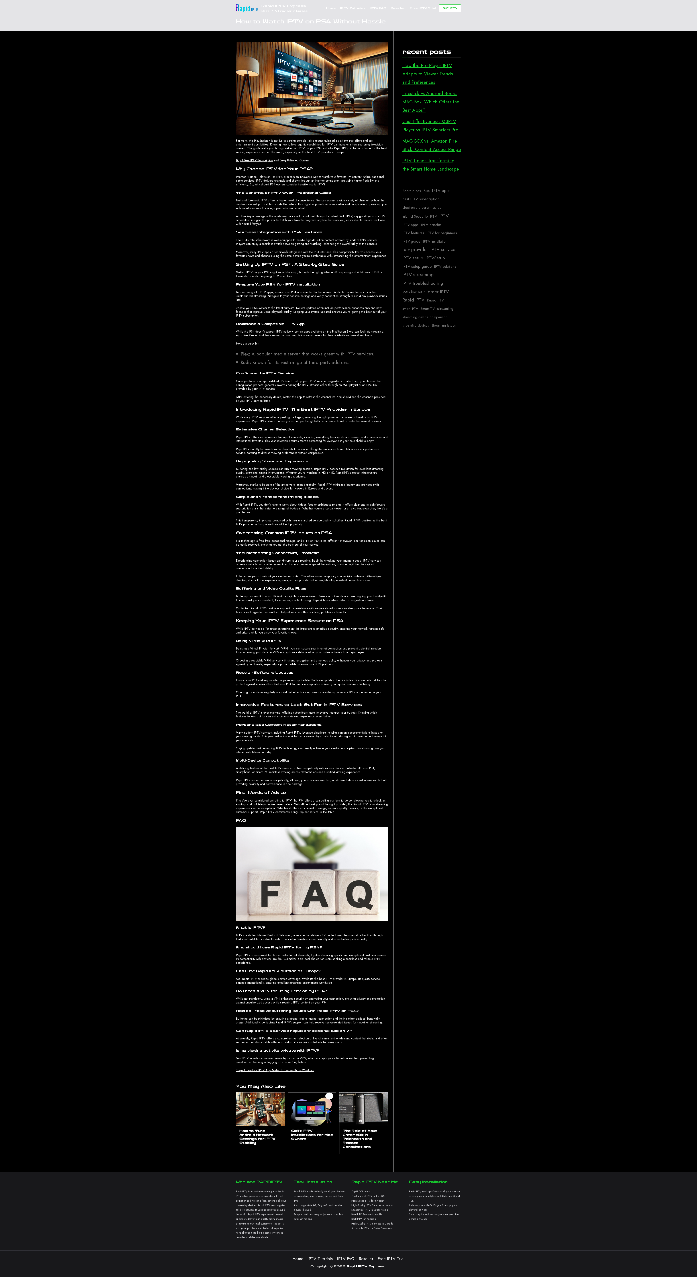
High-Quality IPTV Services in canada (372, 1205)
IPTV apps (410, 224)
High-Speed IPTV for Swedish (367, 1201)
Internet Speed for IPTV (419, 216)
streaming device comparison (424, 316)
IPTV (444, 215)
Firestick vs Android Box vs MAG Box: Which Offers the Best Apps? (430, 102)
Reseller (397, 8)
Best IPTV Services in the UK (366, 1214)
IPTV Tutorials (353, 8)
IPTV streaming (418, 274)
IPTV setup (412, 258)
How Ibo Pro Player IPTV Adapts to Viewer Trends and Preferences (427, 74)
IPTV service (443, 249)
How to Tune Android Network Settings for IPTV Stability (257, 1137)
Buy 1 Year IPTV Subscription (254, 160)
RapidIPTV (435, 300)
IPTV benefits (431, 224)
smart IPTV (410, 308)
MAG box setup (413, 292)
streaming (445, 308)
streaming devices (415, 325)
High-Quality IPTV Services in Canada (372, 1223)
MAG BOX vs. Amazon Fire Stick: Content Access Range (431, 145)
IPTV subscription (247, 315)
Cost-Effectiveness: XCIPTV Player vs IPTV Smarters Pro (430, 125)
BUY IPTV (450, 8)
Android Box (411, 190)
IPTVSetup (435, 258)
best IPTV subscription (421, 199)
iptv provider (415, 249)
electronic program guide (421, 207)
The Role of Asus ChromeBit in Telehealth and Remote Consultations (360, 1139)
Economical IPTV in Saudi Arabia (369, 1210)
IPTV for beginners (442, 233)
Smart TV (428, 308)
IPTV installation (435, 241)
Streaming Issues (443, 325)
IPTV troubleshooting (422, 283)
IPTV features (413, 233)
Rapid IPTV (413, 300)
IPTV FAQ (378, 8)
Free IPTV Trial (422, 8)
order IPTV (438, 291)
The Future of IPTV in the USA (367, 1196)
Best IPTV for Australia (364, 1219)
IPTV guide (411, 241)
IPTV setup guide (417, 266)
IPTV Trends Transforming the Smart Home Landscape (430, 164)
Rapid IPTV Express (283, 6)
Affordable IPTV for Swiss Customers (371, 1228)
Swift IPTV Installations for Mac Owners (312, 1135)
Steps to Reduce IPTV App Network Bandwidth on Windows (275, 1070)
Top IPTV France (360, 1191)
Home (331, 8)
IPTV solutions (445, 266)
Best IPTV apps (437, 190)
